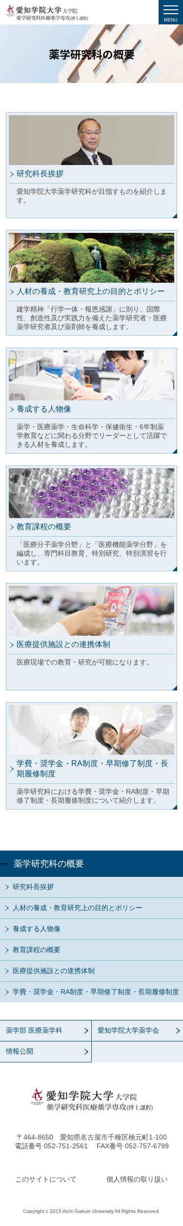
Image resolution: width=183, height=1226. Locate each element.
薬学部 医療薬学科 (34, 1030)
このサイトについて (46, 1179)
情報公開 (19, 1051)
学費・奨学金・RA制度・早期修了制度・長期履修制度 (96, 992)
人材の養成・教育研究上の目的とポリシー (77, 908)
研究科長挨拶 (33, 887)
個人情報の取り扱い (137, 1179)
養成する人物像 (37, 929)
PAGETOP (158, 1123)
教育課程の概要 (37, 950)
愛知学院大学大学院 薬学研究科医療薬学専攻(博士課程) (47, 13)
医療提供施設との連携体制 (54, 971)
